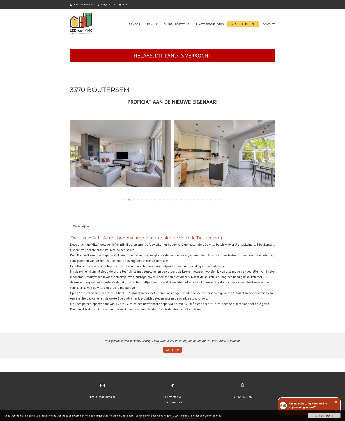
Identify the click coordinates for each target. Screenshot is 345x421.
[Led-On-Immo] (81, 23)
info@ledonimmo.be (102, 397)
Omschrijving (82, 226)
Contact (269, 24)
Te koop (134, 24)
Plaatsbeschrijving (210, 24)
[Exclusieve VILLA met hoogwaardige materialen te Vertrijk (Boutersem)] (120, 153)
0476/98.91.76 (242, 397)
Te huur (152, 24)
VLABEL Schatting (176, 24)
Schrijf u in (172, 349)
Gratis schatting (243, 24)
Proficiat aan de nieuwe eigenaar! (172, 102)
